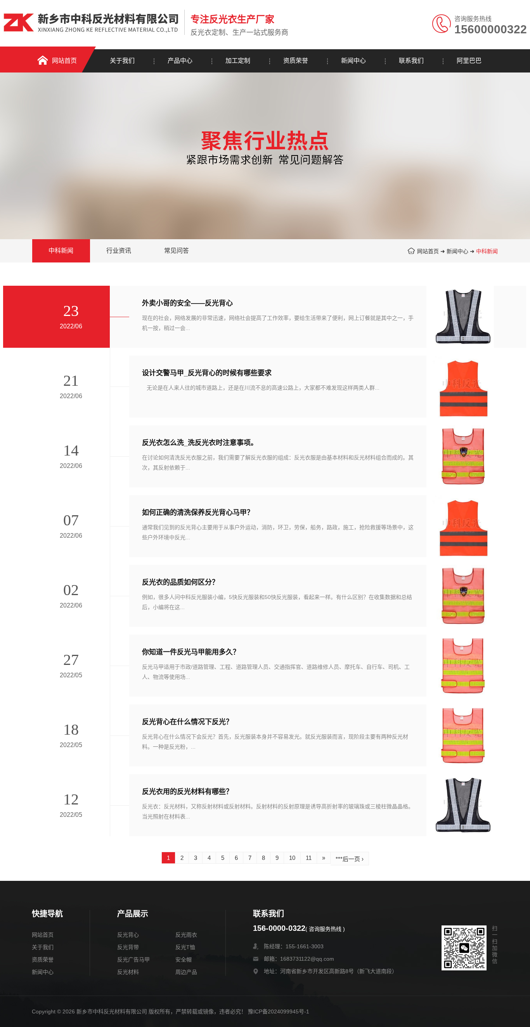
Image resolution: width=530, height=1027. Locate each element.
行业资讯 (118, 250)
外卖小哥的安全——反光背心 (187, 303)
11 (309, 857)
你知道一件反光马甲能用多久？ (191, 652)
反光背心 (128, 935)
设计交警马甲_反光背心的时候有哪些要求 (207, 373)
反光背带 (128, 947)
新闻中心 (353, 60)
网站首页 (64, 60)
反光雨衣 (186, 935)
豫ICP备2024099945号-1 (278, 1011)
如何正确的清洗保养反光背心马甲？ (198, 512)
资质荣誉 (295, 60)
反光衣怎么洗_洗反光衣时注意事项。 (200, 443)
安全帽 (183, 959)
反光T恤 (185, 947)
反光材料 (128, 972)
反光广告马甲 (133, 959)
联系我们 (411, 60)
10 (292, 857)
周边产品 (186, 972)
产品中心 (180, 60)
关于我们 (122, 60)
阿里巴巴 (469, 60)
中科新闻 (487, 251)
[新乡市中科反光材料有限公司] (91, 18)
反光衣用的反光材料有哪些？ (187, 792)
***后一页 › (350, 859)
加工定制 (237, 60)
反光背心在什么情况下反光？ (187, 722)
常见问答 (176, 250)
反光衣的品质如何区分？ (180, 582)
